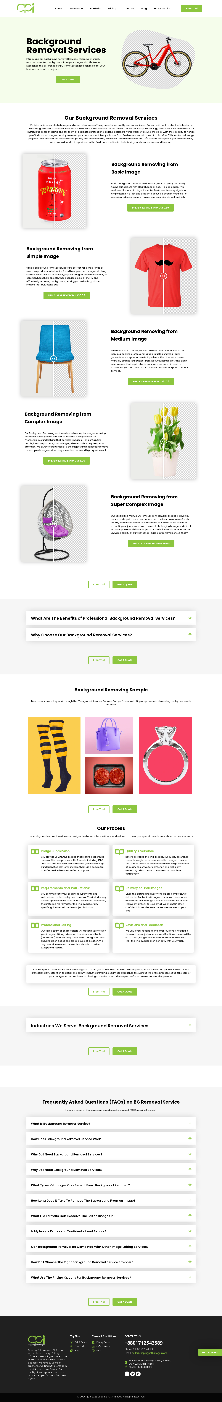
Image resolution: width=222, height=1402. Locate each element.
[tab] (111, 618)
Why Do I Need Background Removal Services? (66, 1154)
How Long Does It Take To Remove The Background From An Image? (83, 1200)
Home (58, 8)
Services (74, 8)
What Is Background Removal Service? (60, 1123)
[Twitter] (132, 1374)
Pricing (112, 8)
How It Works (162, 8)
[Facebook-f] (127, 1374)
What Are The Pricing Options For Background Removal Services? (81, 1277)
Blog (144, 8)
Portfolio (95, 8)
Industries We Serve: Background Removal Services (89, 1026)
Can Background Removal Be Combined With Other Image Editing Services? (89, 1247)
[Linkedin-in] (138, 1374)
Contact (129, 8)
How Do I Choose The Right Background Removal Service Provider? (82, 1262)
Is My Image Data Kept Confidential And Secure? (68, 1231)
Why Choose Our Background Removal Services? (81, 635)
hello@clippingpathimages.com (149, 1353)
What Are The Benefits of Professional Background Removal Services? (103, 618)
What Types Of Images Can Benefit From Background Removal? (80, 1185)
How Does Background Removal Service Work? (66, 1139)
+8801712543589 (144, 1343)
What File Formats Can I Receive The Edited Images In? (73, 1216)
